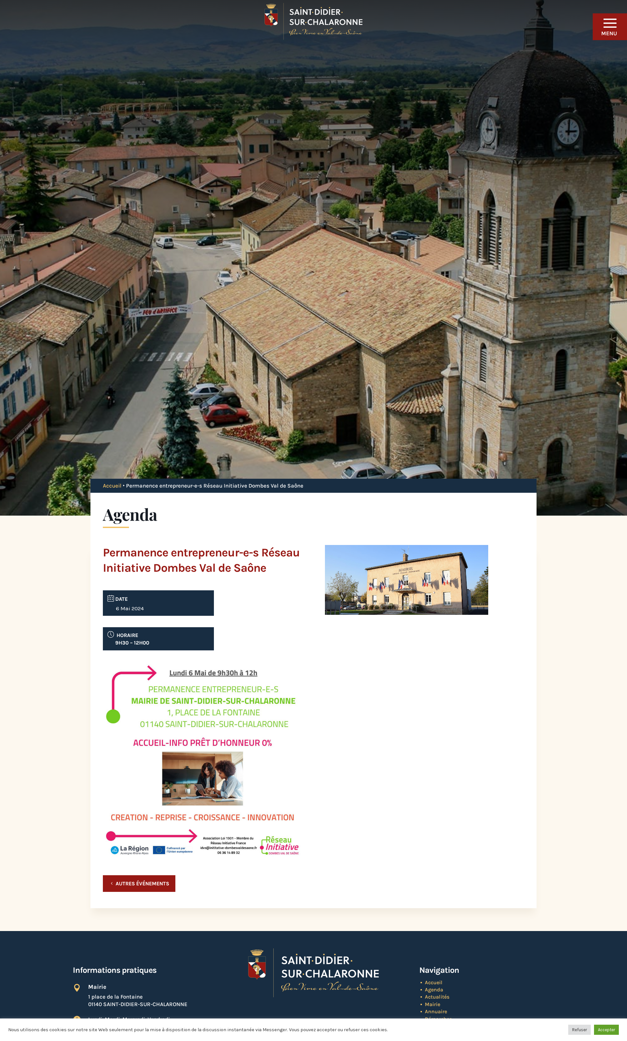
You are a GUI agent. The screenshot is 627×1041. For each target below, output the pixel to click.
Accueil (112, 485)
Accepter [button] (606, 1029)
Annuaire (436, 1011)
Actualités (437, 997)
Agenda (434, 990)
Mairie (432, 1004)
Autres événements (142, 883)
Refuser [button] (579, 1029)
